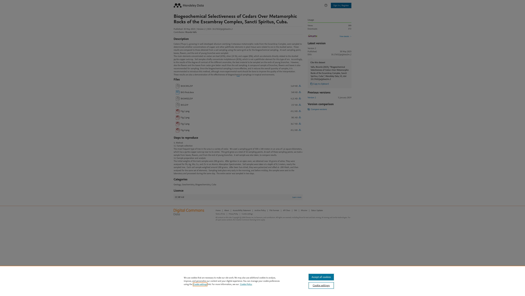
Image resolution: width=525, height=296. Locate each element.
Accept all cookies (321, 277)
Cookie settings (200, 284)
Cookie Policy (246, 284)
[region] (262, 281)
